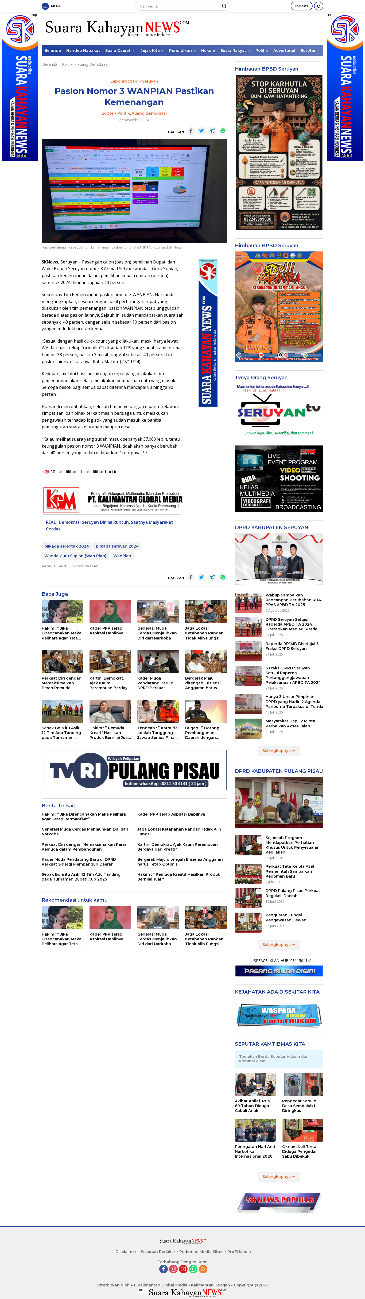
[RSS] (203, 1269)
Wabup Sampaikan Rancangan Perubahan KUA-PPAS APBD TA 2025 (294, 600)
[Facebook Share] (191, 131)
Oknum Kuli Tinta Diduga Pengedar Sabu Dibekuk (299, 1151)
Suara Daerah (118, 50)
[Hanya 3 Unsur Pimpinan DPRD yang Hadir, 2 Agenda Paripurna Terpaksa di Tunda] (248, 704)
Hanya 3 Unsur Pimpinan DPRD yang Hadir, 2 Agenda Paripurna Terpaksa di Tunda (294, 701)
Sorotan (309, 50)
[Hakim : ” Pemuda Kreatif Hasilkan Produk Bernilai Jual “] (110, 711)
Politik (261, 50)
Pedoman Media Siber (201, 1251)
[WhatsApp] (193, 1269)
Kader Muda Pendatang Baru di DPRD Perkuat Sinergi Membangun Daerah (157, 683)
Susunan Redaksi (158, 1251)
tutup (33, 15)
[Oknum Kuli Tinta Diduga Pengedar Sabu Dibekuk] (302, 1130)
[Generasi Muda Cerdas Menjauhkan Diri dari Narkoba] (158, 611)
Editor (108, 113)
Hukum (208, 50)
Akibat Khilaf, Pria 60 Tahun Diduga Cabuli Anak (252, 1106)
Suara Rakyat (233, 50)
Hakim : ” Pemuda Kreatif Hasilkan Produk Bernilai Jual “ (109, 733)
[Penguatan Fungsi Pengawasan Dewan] (248, 923)
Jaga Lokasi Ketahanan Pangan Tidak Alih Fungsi (204, 633)
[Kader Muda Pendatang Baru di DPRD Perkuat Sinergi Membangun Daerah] (158, 661)
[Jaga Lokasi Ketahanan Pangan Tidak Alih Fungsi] (206, 611)
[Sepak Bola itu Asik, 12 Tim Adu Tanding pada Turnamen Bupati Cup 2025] (62, 711)
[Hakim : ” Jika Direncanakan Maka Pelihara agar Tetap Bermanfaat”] (62, 611)
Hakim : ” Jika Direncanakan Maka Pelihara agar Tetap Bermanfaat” (61, 633)
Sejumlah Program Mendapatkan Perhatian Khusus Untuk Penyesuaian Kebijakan (293, 845)
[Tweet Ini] (201, 131)
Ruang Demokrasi (149, 113)
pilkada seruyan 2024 (117, 546)
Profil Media (239, 1251)
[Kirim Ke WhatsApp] (223, 131)
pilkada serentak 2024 (66, 546)
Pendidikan (180, 50)
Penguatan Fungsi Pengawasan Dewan (286, 917)
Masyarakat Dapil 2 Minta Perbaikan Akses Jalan (290, 723)
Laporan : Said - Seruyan (134, 81)
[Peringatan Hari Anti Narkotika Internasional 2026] (255, 1130)
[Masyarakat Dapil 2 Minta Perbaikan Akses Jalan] (248, 729)
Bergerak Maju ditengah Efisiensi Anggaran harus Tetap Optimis (203, 683)
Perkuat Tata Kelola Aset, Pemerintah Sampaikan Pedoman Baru (290, 871)
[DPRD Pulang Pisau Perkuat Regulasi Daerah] (248, 898)
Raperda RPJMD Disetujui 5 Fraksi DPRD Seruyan (292, 646)
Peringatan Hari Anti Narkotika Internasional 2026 (255, 1151)
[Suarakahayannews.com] (117, 28)
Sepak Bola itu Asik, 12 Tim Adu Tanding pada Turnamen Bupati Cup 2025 (61, 733)
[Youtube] (183, 1269)
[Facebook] (163, 1269)
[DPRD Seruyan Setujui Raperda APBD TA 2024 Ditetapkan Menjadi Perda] (248, 627)
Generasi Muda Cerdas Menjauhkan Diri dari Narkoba (157, 633)
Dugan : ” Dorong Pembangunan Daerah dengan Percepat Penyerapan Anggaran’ (202, 733)
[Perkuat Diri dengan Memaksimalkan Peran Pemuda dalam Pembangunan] (62, 661)
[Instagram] (173, 1269)
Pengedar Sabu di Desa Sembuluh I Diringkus (299, 1106)
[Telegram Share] (212, 131)
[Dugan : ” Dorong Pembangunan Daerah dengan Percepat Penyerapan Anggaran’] (206, 711)
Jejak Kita (150, 50)
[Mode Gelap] (318, 6)
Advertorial (284, 50)
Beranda (52, 50)
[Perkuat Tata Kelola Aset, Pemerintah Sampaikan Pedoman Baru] (248, 874)
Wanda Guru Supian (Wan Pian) (75, 555)
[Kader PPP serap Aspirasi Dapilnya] (110, 611)
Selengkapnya (277, 750)
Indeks (301, 6)
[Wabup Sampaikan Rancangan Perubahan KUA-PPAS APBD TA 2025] (248, 603)
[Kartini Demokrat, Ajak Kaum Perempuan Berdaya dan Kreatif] (110, 661)
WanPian (122, 555)
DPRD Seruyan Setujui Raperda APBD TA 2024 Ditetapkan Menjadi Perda (291, 624)
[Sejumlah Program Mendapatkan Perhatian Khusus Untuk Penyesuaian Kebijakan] (248, 845)
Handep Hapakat (83, 50)
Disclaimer (125, 1251)
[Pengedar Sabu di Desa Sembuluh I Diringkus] (302, 1084)
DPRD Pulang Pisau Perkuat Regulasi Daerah (293, 893)
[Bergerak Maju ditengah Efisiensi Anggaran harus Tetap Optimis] (206, 661)
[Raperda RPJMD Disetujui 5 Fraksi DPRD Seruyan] (248, 651)
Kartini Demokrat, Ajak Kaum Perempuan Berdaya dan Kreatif (110, 683)
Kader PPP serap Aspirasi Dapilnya (106, 630)
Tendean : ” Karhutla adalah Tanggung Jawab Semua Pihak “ (157, 733)
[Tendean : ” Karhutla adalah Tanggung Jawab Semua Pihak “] (158, 711)
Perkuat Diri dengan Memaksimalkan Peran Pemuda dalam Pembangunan (61, 683)
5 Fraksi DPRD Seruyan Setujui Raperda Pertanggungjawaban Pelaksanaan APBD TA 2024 (293, 675)
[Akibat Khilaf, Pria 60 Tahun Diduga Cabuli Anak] (255, 1084)
